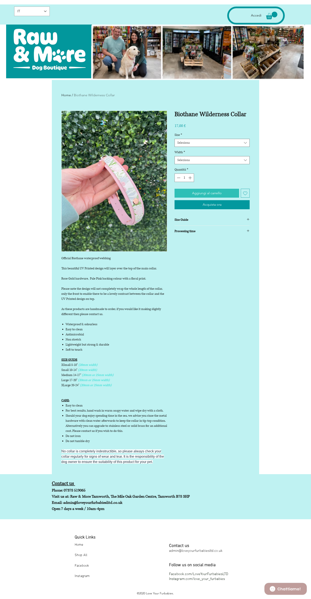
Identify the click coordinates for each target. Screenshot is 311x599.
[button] (271, 15)
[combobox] (212, 143)
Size (178, 135)
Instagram (82, 576)
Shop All (81, 555)
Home (66, 95)
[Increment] (190, 178)
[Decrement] (178, 178)
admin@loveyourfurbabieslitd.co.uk (92, 502)
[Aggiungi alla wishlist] (245, 193)
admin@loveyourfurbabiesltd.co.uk (196, 551)
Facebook (82, 566)
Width (180, 152)
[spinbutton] (184, 178)
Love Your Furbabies (159, 593)
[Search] (254, 40)
